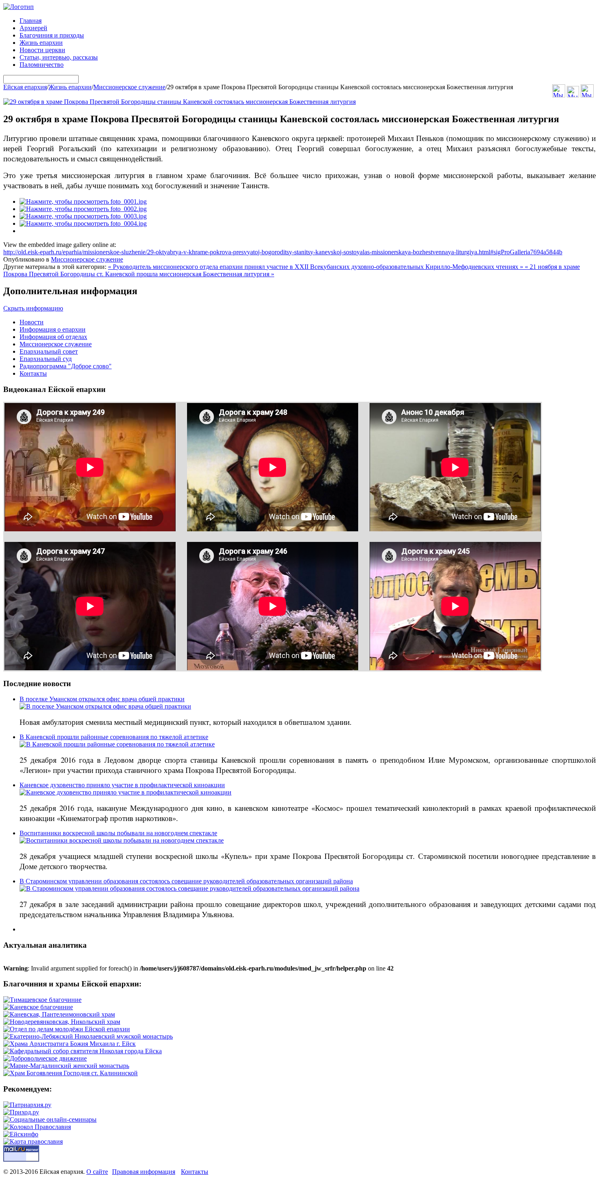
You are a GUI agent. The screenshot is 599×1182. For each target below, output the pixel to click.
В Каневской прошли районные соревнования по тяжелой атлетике (114, 736)
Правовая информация (143, 1171)
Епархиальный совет (49, 351)
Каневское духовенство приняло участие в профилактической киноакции (122, 784)
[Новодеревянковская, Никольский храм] (61, 1021)
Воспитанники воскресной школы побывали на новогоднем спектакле (118, 833)
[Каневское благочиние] (38, 1007)
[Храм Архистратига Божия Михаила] (69, 1043)
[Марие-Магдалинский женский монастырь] (66, 1065)
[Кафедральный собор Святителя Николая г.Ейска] (82, 1051)
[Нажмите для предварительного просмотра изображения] (179, 101)
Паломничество (42, 64)
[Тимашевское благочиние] (42, 999)
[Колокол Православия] (37, 1126)
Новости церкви (42, 49)
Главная (31, 20)
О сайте (97, 1171)
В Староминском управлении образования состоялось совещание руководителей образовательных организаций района (186, 881)
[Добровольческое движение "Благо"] (45, 1058)
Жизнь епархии (41, 42)
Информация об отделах (53, 336)
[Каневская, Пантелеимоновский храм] (59, 1014)
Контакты (33, 373)
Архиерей (33, 27)
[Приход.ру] (21, 1112)
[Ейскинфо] (20, 1134)
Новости (32, 322)
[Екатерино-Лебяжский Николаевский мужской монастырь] (88, 1036)
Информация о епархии (53, 329)
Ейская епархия (25, 87)
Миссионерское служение (129, 87)
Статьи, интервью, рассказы (59, 57)
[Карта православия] (33, 1141)
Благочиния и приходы (52, 35)
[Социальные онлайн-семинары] (50, 1119)
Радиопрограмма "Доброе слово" (66, 366)
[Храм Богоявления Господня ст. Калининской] (70, 1073)
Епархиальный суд (46, 358)
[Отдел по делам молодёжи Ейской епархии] (66, 1029)
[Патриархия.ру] (27, 1104)
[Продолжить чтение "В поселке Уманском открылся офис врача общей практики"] (105, 706)
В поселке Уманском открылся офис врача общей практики (102, 699)
